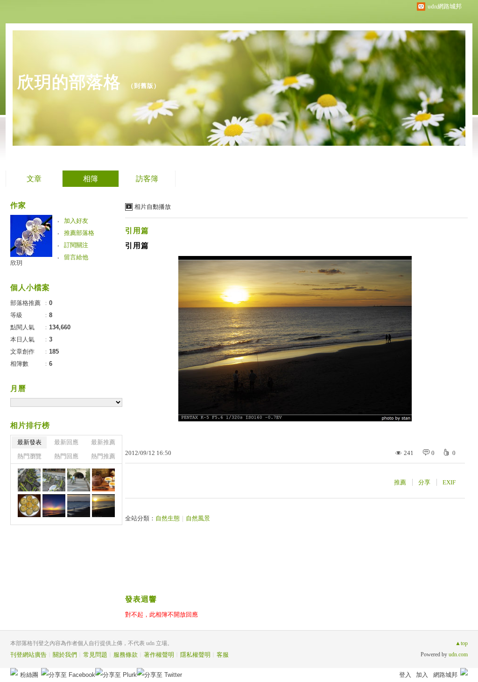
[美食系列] (29, 505)
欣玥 (16, 262)
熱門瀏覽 (29, 456)
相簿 (90, 179)
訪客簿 (147, 179)
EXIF (449, 482)
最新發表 (29, 442)
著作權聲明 (159, 654)
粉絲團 (29, 674)
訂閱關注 (76, 245)
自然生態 (167, 518)
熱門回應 (66, 456)
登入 (405, 674)
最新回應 (66, 442)
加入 (422, 674)
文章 (34, 179)
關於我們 (65, 654)
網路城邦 (445, 674)
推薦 (400, 482)
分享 (424, 482)
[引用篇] (53, 505)
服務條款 (125, 654)
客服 (223, 654)
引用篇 (137, 230)
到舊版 (144, 85)
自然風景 (198, 518)
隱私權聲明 (195, 654)
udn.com (458, 654)
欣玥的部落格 (69, 82)
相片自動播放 (152, 206)
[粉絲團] (14, 671)
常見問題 (95, 654)
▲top (461, 643)
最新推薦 (103, 442)
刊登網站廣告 (28, 654)
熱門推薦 (103, 456)
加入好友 (76, 220)
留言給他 (76, 257)
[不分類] (29, 480)
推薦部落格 (79, 232)
